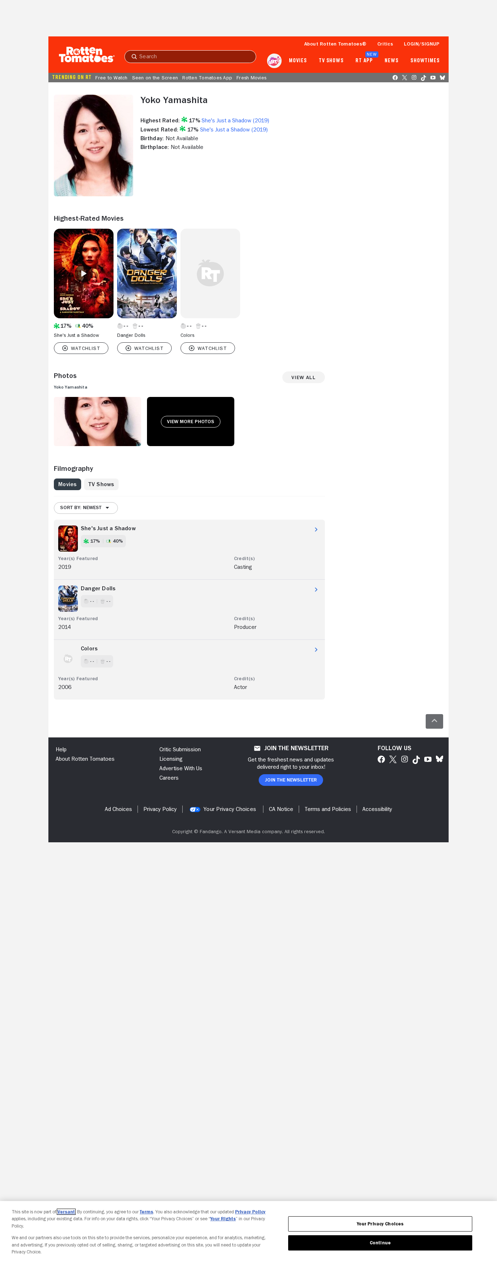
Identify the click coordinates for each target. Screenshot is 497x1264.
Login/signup (422, 43)
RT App (364, 61)
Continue (380, 1242)
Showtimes (425, 61)
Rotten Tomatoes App (207, 77)
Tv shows (331, 61)
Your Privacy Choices (229, 809)
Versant (66, 1211)
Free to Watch (111, 77)
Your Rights (223, 1218)
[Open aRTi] (274, 61)
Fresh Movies (251, 77)
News (392, 61)
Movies (298, 61)
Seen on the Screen (155, 77)
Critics (385, 43)
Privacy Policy (250, 1211)
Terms (146, 1211)
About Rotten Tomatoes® (335, 43)
